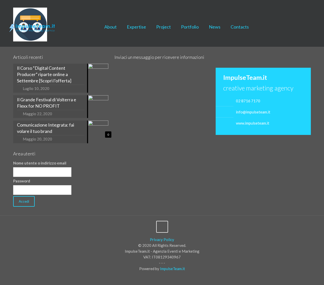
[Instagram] (318, 8)
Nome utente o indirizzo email (39, 163)
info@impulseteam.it (253, 112)
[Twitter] (304, 8)
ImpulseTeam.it (172, 268)
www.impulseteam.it (252, 123)
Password (21, 181)
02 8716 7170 (248, 101)
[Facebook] (297, 8)
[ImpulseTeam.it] (32, 26)
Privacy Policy (162, 239)
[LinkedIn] (311, 8)
